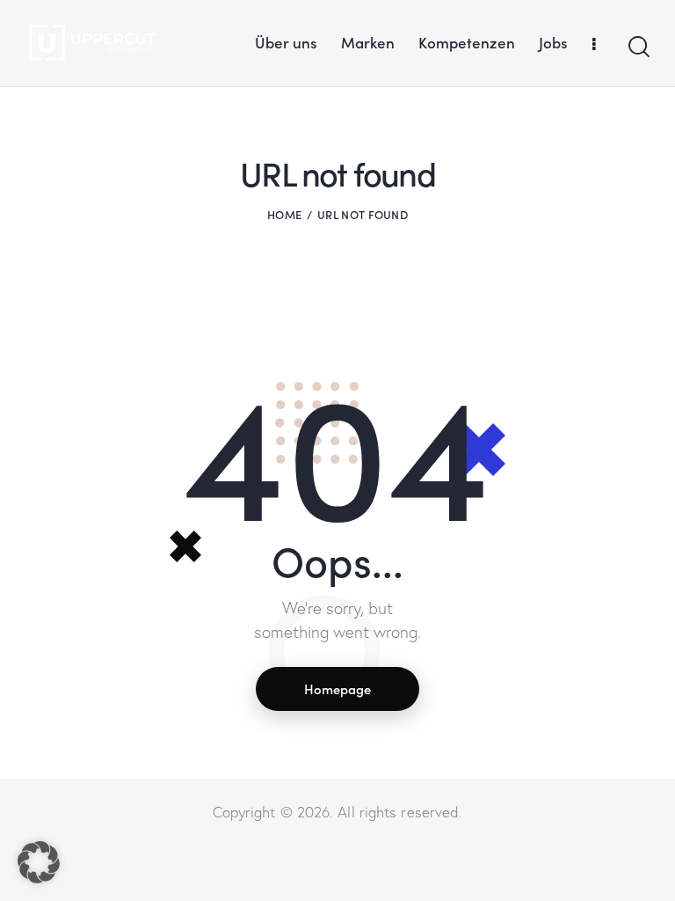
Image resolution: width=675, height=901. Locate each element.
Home (284, 214)
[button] (38, 862)
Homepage (337, 688)
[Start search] (638, 47)
